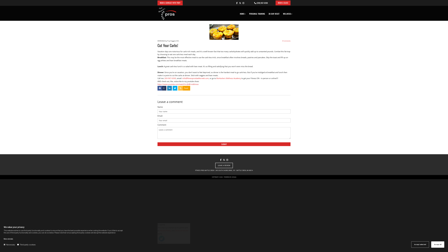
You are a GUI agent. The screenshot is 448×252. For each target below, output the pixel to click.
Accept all (437, 244)
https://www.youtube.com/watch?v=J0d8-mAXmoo (178, 84)
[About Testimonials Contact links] (245, 13)
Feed (186, 88)
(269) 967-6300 (262, 3)
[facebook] (237, 3)
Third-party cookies (28, 245)
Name (160, 107)
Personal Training (257, 13)
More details (8, 239)
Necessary (10, 245)
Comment (162, 125)
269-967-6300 (170, 78)
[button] (170, 2)
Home (242, 13)
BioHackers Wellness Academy (228, 78)
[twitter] (240, 3)
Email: (160, 116)
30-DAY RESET (274, 13)
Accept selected (420, 244)
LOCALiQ (233, 177)
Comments (286, 41)
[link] (241, 13)
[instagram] (243, 3)
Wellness (287, 13)
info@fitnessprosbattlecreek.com (195, 78)
